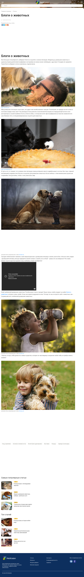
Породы (54, 443)
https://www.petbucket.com (6, 169)
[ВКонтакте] (2, 25)
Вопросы (32, 560)
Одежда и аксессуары (63, 443)
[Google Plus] (7, 25)
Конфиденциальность (52, 560)
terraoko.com (21, 254)
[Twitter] (4, 25)
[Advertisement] (42, 39)
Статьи (32, 558)
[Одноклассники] (6, 25)
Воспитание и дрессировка (35, 443)
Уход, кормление (6, 443)
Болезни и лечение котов (19, 443)
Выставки (46, 443)
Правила (49, 562)
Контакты (49, 558)
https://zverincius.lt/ (5, 107)
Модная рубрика (34, 562)
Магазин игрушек (34, 564)
